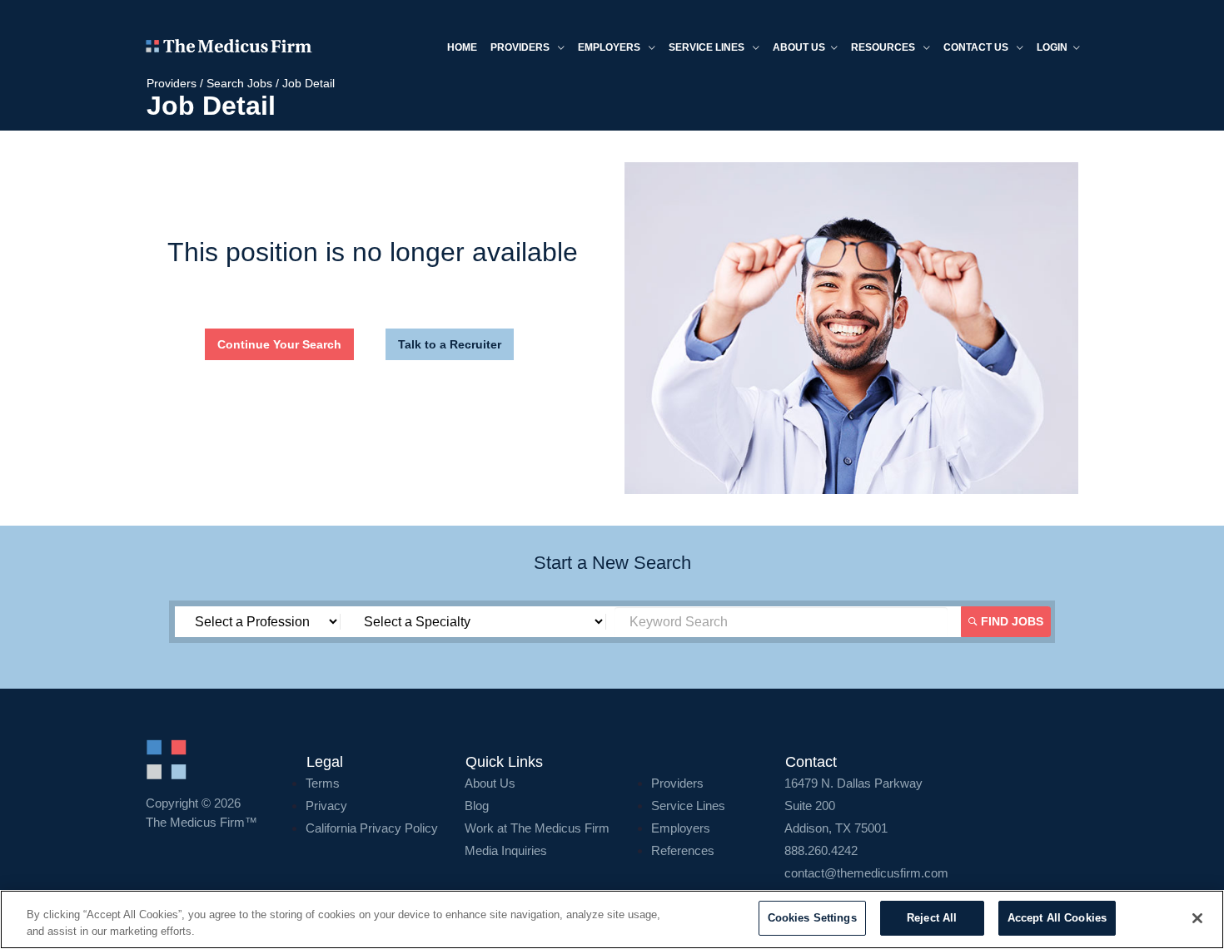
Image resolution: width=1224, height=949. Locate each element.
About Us (490, 783)
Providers (521, 47)
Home (462, 47)
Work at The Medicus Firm (537, 828)
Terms (323, 783)
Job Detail (308, 83)
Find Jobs (1010, 621)
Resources (884, 47)
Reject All (932, 918)
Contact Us (977, 47)
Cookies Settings (812, 918)
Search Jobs (239, 83)
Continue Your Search (279, 344)
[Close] (1197, 918)
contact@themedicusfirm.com (866, 873)
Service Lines (708, 47)
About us (799, 47)
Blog (477, 805)
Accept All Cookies (1057, 918)
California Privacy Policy (372, 828)
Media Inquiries (506, 850)
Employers (610, 47)
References (682, 850)
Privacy (326, 805)
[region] (612, 919)
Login (1052, 47)
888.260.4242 (821, 850)
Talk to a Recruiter (449, 344)
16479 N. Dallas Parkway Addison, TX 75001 (853, 805)
